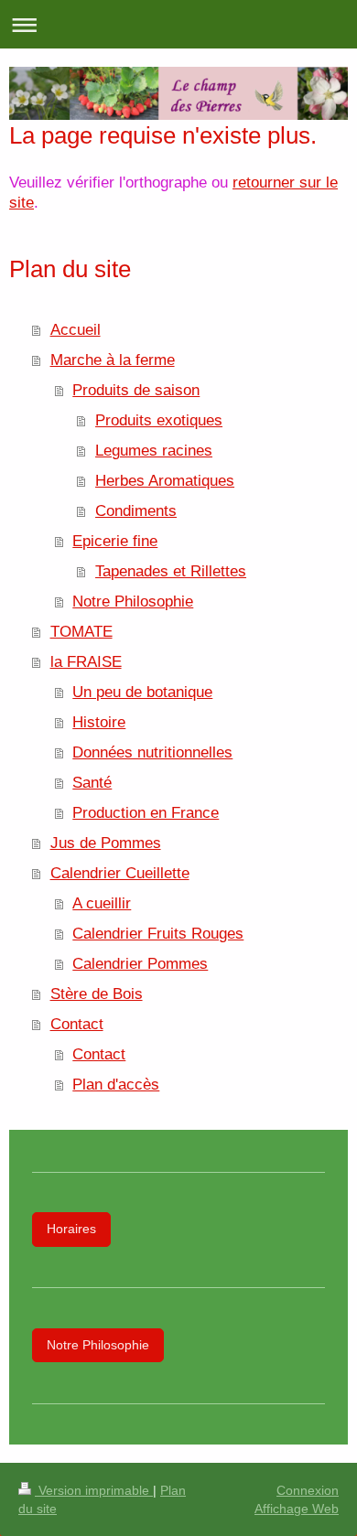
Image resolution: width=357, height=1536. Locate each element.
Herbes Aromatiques (164, 480)
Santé (92, 782)
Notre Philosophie (132, 601)
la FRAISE (86, 661)
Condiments (136, 510)
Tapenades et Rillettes (170, 571)
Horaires (71, 1228)
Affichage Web (296, 1508)
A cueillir (101, 903)
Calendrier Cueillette (119, 873)
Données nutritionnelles (152, 752)
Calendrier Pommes (140, 963)
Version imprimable (94, 1490)
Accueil (75, 329)
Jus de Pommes (105, 842)
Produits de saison (136, 389)
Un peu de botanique (142, 691)
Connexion (307, 1490)
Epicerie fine (114, 540)
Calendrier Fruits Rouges (157, 933)
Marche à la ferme (112, 359)
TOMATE (81, 631)
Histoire (98, 722)
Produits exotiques (158, 420)
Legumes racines (153, 450)
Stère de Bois (96, 993)
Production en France (145, 812)
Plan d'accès (115, 1084)
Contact (76, 1023)
